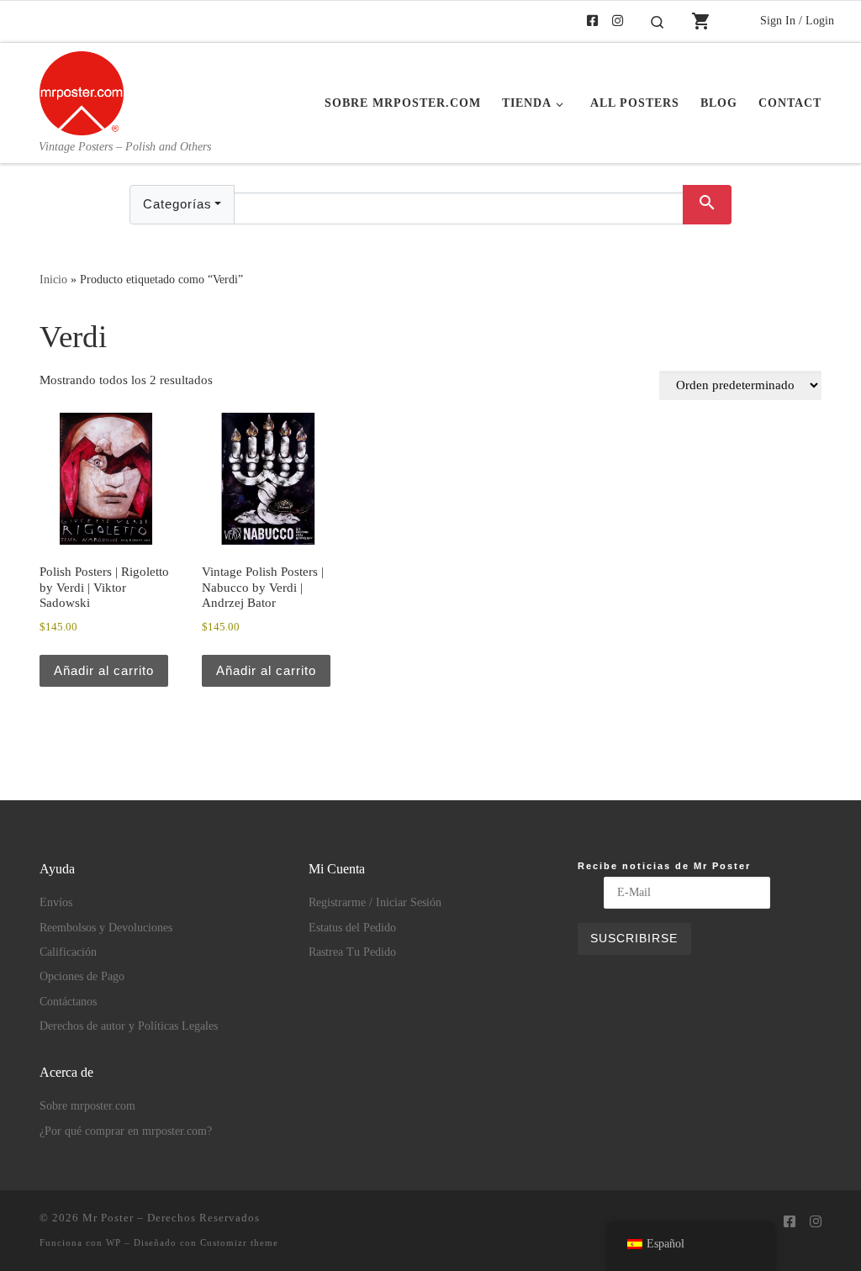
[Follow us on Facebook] (592, 21)
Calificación (68, 952)
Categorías (177, 204)
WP (113, 1242)
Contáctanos (68, 1001)
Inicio (53, 279)
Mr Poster (108, 1217)
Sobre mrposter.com (87, 1106)
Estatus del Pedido (352, 927)
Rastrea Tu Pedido (352, 952)
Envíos (56, 902)
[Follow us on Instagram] (617, 21)
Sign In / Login (797, 20)
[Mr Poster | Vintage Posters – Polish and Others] (82, 91)
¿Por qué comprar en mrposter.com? (126, 1131)
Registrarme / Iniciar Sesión (375, 902)
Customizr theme (239, 1242)
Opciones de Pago (82, 976)
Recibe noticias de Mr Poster (664, 866)
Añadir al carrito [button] (104, 670)
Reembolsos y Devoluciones (106, 927)
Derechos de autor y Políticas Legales (129, 1026)
